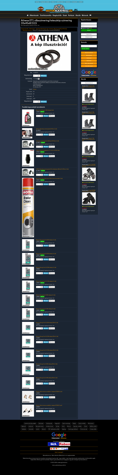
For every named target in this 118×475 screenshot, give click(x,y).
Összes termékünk (89, 52)
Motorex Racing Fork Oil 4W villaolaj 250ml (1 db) (46, 377)
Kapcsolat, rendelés (45, 1)
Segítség (64, 429)
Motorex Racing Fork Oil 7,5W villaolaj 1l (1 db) (46, 281)
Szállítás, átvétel (60, 1)
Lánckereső (89, 58)
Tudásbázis (68, 1)
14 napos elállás (93, 429)
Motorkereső (89, 55)
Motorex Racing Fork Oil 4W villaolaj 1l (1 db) (45, 308)
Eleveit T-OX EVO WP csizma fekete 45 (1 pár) (88, 113)
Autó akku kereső (89, 66)
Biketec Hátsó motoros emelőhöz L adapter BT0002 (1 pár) (49, 405)
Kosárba (44, 75)
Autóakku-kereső (49, 426)
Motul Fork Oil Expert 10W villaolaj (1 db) (45, 110)
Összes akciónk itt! (89, 83)
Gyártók (80, 1)
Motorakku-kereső (39, 426)
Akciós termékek (82, 423)
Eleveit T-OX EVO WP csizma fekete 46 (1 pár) (88, 139)
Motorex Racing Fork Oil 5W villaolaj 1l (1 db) (45, 295)
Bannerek (44, 429)
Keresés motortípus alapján (30, 423)
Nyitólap (37, 1)
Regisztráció (89, 34)
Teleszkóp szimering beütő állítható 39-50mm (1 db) (47, 141)
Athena (34, 89)
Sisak (65, 15)
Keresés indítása (85, 48)
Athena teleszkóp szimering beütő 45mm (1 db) (46, 129)
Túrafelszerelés (45, 15)
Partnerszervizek (83, 429)
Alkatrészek (34, 15)
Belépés (89, 30)
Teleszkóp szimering (27, 30)
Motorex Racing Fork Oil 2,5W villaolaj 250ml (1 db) (47, 336)
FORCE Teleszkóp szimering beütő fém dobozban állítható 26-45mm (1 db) (52, 169)
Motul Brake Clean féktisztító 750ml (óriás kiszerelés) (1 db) (49, 178)
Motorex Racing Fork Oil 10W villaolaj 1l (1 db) (46, 240)
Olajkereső (23, 426)
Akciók (78, 15)
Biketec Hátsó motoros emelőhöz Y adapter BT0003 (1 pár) (49, 391)
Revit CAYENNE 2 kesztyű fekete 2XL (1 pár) (88, 191)
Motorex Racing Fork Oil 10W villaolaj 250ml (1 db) (47, 322)
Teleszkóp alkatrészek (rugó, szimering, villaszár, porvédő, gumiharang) (51, 28)
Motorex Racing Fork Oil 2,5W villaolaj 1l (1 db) (46, 267)
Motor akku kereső (89, 63)
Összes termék (24, 28)
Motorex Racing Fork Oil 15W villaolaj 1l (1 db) (46, 253)
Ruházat (71, 15)
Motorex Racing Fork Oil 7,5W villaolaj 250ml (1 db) (47, 350)
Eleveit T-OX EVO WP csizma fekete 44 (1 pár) (88, 87)
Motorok (85, 15)
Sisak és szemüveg (66, 423)
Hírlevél (53, 1)
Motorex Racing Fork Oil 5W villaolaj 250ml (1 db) (46, 364)
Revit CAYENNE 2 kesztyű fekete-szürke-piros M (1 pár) (89, 165)
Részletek (52, 115)
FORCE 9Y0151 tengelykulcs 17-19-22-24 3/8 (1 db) (48, 150)
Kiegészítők (57, 15)
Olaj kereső (89, 60)
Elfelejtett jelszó (88, 37)
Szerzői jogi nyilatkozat (73, 429)
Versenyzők (74, 1)
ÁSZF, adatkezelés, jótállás (53, 429)
